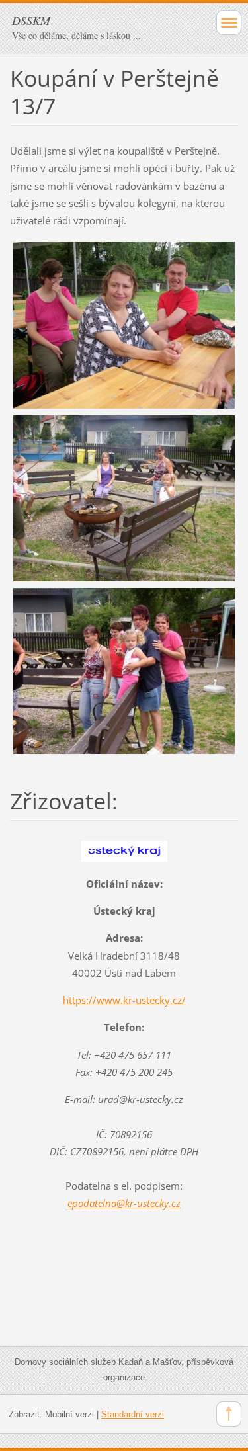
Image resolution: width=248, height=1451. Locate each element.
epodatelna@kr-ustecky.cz (124, 1203)
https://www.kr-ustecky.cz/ (124, 1000)
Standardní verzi (132, 1414)
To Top (228, 1414)
